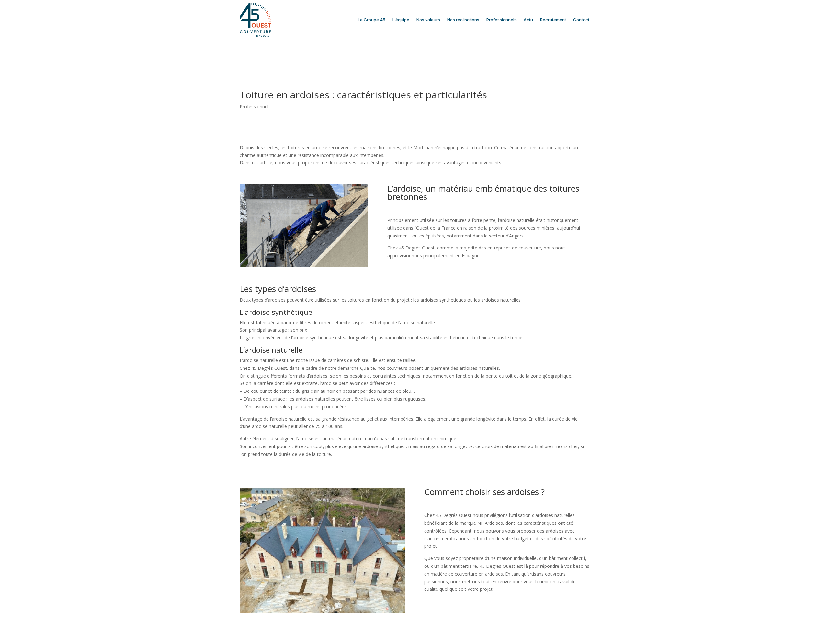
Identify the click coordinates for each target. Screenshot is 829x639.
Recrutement (553, 19)
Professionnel (254, 107)
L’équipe (400, 19)
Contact (581, 19)
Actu (528, 19)
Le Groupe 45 (371, 19)
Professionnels (501, 19)
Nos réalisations (463, 19)
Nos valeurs (428, 19)
